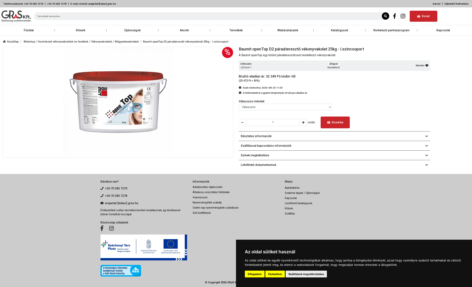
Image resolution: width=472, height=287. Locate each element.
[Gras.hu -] (16, 16)
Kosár (426, 16)
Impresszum (200, 197)
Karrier (437, 3)
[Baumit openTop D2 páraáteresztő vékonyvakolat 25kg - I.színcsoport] (118, 102)
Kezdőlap (13, 41)
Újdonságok (132, 30)
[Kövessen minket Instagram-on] (111, 228)
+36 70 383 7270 (116, 188)
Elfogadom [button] (255, 274)
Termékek (236, 30)
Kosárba (337, 122)
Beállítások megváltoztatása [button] (306, 274)
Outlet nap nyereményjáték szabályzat (215, 207)
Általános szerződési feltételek (211, 192)
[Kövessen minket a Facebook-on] (101, 228)
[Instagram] (403, 16)
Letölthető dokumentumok (258, 165)
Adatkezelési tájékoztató (208, 187)
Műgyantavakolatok (127, 41)
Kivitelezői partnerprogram (391, 30)
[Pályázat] (143, 247)
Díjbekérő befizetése (456, 3)
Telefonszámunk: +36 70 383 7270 (23, 3)
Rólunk (80, 30)
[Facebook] (395, 16)
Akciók (184, 30)
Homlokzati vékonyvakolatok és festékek (63, 41)
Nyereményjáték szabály (207, 202)
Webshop (30, 41)
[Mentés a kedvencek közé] (426, 65)
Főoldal (29, 30)
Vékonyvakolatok (102, 41)
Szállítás (290, 213)
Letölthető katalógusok (298, 203)
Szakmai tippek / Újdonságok (302, 193)
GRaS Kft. (233, 282)
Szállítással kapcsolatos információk (266, 145)
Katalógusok (339, 30)
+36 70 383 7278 (57, 3)
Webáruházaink (287, 30)
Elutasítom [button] (275, 274)
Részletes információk (256, 136)
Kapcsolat (443, 30)
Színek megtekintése (255, 155)
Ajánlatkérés (292, 187)
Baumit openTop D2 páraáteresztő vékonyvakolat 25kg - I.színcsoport (185, 41)
